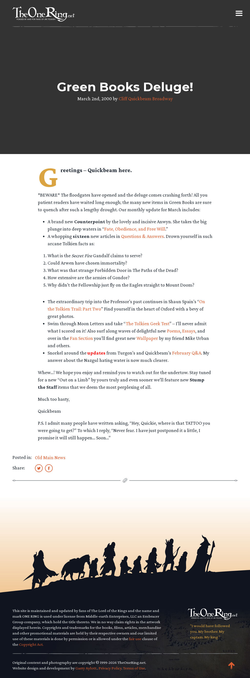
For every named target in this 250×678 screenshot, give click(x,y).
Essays (188, 330)
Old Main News (50, 457)
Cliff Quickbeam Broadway (146, 98)
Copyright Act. (31, 644)
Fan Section (81, 338)
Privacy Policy (110, 668)
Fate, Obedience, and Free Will (134, 229)
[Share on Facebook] (49, 468)
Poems (173, 330)
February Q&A (186, 353)
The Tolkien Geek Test (147, 323)
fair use (135, 638)
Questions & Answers (142, 236)
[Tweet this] (39, 468)
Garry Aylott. (86, 668)
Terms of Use (134, 668)
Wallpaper (147, 338)
